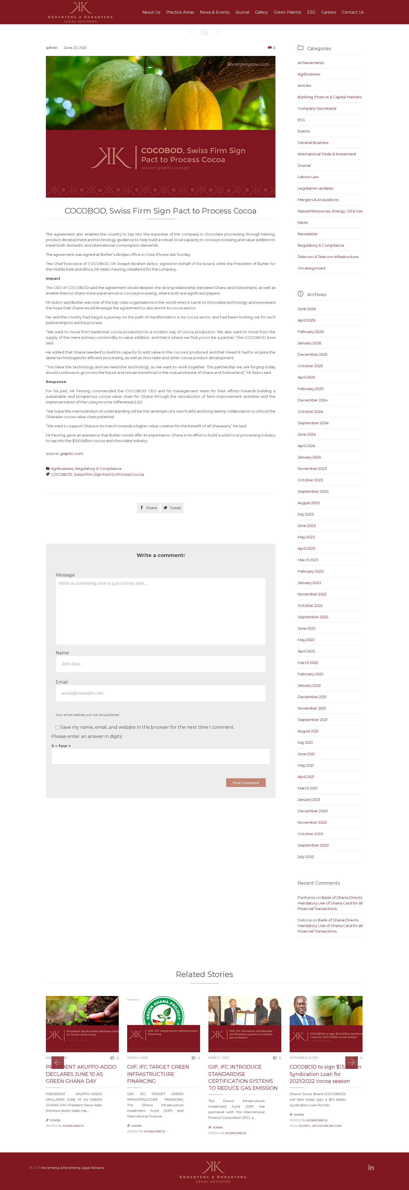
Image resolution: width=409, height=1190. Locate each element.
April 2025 (306, 377)
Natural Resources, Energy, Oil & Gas (330, 211)
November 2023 (312, 468)
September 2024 (313, 423)
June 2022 (307, 628)
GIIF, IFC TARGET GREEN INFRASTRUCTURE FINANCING (158, 1074)
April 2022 (306, 651)
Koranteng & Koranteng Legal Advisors (73, 1168)
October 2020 (310, 833)
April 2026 (306, 320)
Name (62, 653)
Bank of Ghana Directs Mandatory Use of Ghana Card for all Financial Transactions (330, 903)
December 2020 (313, 811)
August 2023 (309, 502)
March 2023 (308, 560)
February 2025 (310, 388)
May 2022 (306, 639)
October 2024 (310, 411)
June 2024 (307, 434)
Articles (304, 85)
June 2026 (307, 308)
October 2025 (310, 366)
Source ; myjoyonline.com (319, 1126)
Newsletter (308, 234)
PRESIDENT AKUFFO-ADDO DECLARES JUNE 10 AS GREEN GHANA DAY (81, 1074)
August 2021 (308, 731)
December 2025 (312, 354)
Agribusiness (62, 468)
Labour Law (308, 177)
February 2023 (311, 571)
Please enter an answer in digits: (86, 736)
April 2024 (306, 445)
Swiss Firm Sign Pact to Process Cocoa (109, 474)
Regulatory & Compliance (98, 468)
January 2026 (309, 343)
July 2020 (306, 856)
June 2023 (307, 525)
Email (62, 682)
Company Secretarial (317, 108)
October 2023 (310, 480)
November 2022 (312, 594)
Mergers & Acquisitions (318, 199)
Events (304, 131)
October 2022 (310, 605)
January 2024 (309, 457)
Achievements (311, 62)
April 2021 (306, 776)
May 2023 (306, 537)
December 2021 (312, 697)
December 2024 (312, 400)
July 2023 (306, 514)
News (303, 222)
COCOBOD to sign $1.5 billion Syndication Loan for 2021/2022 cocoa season (325, 1074)
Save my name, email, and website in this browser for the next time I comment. (147, 727)
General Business (313, 142)
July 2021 (305, 742)
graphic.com (71, 453)
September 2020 (313, 845)
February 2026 (311, 331)
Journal (304, 165)
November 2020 (312, 822)
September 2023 (313, 491)
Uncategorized (311, 268)
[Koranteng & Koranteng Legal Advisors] (80, 12)
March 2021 (307, 788)
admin (51, 47)
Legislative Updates (315, 188)
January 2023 (309, 582)
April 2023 (306, 548)
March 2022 (308, 662)
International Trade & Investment (327, 154)
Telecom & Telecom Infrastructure (328, 256)
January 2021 (309, 799)
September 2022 (313, 617)
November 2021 (312, 708)
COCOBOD (61, 474)
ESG (301, 119)
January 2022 (309, 685)
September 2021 (312, 719)
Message (65, 575)
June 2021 (306, 754)
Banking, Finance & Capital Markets (329, 97)
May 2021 (306, 765)
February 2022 (310, 674)
